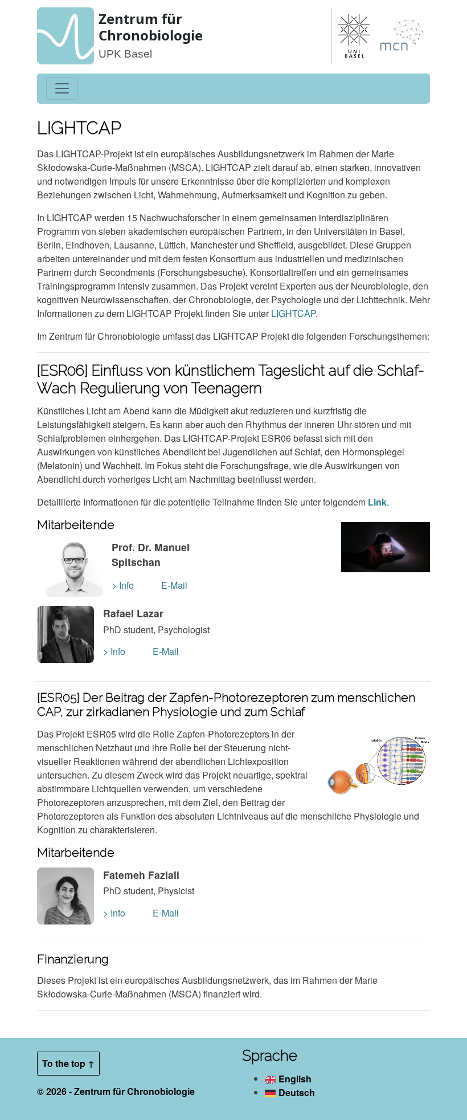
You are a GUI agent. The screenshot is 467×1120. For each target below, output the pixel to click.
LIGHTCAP (293, 313)
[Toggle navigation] (62, 88)
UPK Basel (125, 54)
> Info (123, 585)
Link (377, 501)
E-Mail (174, 585)
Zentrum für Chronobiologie (151, 26)
